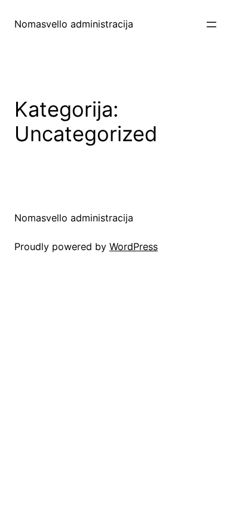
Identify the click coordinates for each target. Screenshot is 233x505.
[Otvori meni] (211, 24)
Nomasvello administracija (73, 24)
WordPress (133, 246)
